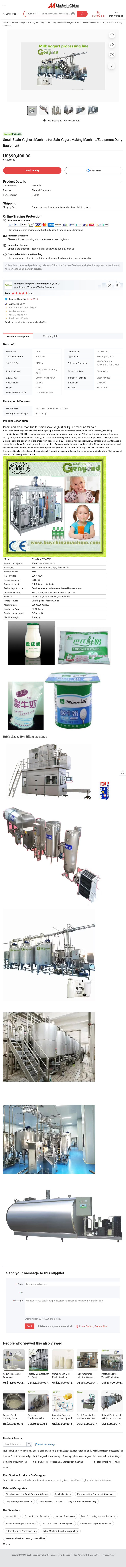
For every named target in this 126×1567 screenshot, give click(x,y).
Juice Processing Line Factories (20, 1523)
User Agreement (80, 1555)
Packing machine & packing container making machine (108, 1456)
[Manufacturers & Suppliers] (63, 5)
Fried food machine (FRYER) (106, 1461)
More (5, 1544)
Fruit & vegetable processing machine (48, 1456)
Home (5, 22)
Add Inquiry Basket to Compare (63, 120)
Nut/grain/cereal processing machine (48, 1461)
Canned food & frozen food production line (18, 1456)
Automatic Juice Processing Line (21, 1530)
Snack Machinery (63, 1494)
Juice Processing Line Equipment (57, 1523)
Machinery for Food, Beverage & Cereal (63, 22)
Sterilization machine (73, 1461)
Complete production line (15, 1461)
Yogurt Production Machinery (82, 1501)
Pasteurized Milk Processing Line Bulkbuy (25, 1538)
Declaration (95, 1555)
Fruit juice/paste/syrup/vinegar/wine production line (18, 1450)
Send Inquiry (32, 170)
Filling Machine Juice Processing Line (60, 1530)
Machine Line (12, 1516)
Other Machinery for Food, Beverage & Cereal (27, 1494)
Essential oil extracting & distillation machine (48, 1450)
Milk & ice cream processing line (108, 1450)
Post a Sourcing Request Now (92, 1326)
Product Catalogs (46, 1444)
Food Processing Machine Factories (98, 1516)
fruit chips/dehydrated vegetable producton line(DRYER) (78, 1456)
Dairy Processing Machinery (94, 22)
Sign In (8, 322)
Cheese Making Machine (50, 1501)
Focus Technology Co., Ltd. (43, 1555)
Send (29, 1326)
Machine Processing (65, 1516)
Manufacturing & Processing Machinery (28, 22)
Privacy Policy (108, 1555)
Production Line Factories (37, 1516)
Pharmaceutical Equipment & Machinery (96, 1494)
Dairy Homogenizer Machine (19, 1501)
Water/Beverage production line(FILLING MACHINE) (78, 1450)
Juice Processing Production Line (95, 1523)
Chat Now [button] (95, 170)
